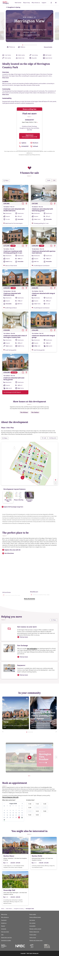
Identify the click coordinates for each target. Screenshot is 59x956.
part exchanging (32, 648)
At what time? (30, 800)
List (54, 180)
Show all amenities (29, 598)
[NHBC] (20, 946)
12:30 (29, 807)
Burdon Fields (37, 856)
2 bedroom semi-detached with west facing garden (42, 210)
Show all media (48, 47)
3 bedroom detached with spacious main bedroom (43, 252)
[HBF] (47, 946)
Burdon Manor (8, 856)
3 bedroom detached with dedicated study (12, 294)
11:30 (37, 804)
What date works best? (8, 800)
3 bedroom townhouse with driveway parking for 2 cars (12, 252)
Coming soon (52, 438)
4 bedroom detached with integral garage (43, 294)
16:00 (37, 815)
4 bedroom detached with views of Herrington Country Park (15, 336)
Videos (22, 47)
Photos (12, 47)
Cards (48, 180)
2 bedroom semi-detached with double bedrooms (14, 210)
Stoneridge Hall (9, 890)
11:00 (29, 804)
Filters (7, 180)
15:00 (44, 811)
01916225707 (29, 120)
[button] (38, 465)
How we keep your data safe (10, 797)
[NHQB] (32, 946)
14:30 (37, 811)
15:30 (29, 815)
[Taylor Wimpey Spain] (4, 946)
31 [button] (4, 819)
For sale (44, 438)
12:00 (44, 804)
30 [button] (22, 817)
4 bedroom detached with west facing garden (13, 378)
